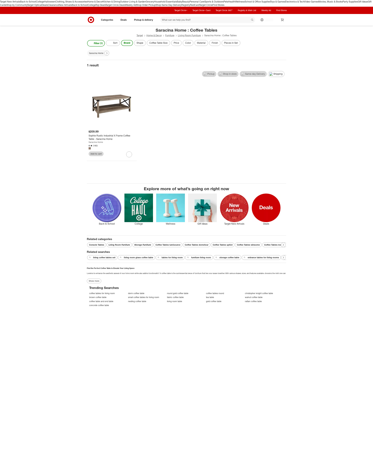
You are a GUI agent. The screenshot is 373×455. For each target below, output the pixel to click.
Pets (226, 1)
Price (176, 42)
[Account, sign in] (268, 20)
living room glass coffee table (138, 257)
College (40, 1)
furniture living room (201, 257)
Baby (179, 1)
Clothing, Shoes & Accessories (71, 1)
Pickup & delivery (143, 19)
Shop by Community (16, 4)
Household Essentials (165, 1)
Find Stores (218, 4)
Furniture (169, 35)
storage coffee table (229, 257)
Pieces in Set (231, 42)
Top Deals (100, 4)
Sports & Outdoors (214, 1)
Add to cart (96, 153)
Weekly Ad (130, 4)
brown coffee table (98, 297)
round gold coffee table (177, 293)
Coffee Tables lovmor (274, 245)
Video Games (311, 1)
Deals (45, 4)
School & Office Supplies (257, 1)
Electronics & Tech (294, 1)
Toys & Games (277, 1)
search (252, 19)
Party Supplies (350, 1)
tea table (210, 297)
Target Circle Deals (115, 4)
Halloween (49, 1)
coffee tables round (215, 293)
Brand (127, 42)
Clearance (53, 4)
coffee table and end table (101, 301)
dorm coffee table (136, 293)
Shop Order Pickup (146, 4)
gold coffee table (213, 301)
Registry (185, 4)
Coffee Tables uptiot (223, 245)
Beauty (186, 1)
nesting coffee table (137, 301)
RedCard (194, 4)
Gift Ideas (363, 1)
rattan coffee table (253, 301)
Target (140, 35)
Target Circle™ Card (201, 10)
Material (201, 42)
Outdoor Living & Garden (133, 1)
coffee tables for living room (102, 293)
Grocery (150, 1)
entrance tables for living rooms (263, 257)
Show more (94, 281)
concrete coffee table (99, 305)
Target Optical (34, 4)
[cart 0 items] (282, 20)
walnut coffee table (254, 297)
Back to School (28, 1)
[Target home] (90, 19)
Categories (107, 19)
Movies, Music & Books (330, 1)
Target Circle (206, 4)
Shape (140, 42)
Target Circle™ (180, 10)
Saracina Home (96, 142)
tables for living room (172, 257)
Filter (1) (98, 43)
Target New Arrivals (10, 1)
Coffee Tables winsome (248, 245)
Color (188, 42)
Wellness (240, 1)
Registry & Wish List (247, 10)
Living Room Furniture (189, 35)
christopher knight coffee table (259, 293)
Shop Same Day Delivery (168, 4)
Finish (215, 42)
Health (231, 1)
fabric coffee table (175, 297)
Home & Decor (95, 1)
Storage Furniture (142, 245)
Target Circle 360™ (224, 10)
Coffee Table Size (158, 42)
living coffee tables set (104, 257)
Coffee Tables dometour (196, 245)
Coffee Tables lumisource (167, 245)
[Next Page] (283, 43)
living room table (174, 301)
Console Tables (96, 245)
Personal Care (197, 1)
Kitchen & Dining (111, 1)
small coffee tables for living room (143, 297)
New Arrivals (65, 4)
